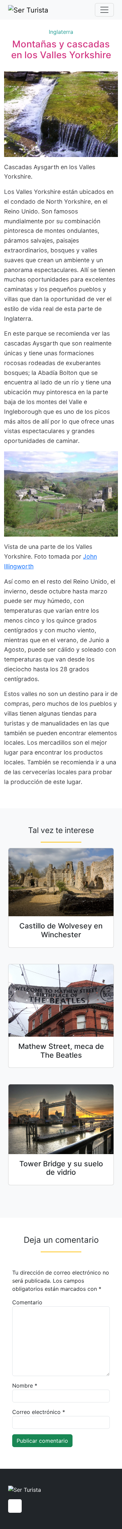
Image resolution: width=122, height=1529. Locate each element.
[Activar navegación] (104, 10)
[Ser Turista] (28, 10)
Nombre (24, 1385)
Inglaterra (61, 31)
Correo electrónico (38, 1412)
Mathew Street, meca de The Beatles (61, 1050)
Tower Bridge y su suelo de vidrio (61, 1168)
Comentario (27, 1302)
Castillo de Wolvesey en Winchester (61, 930)
